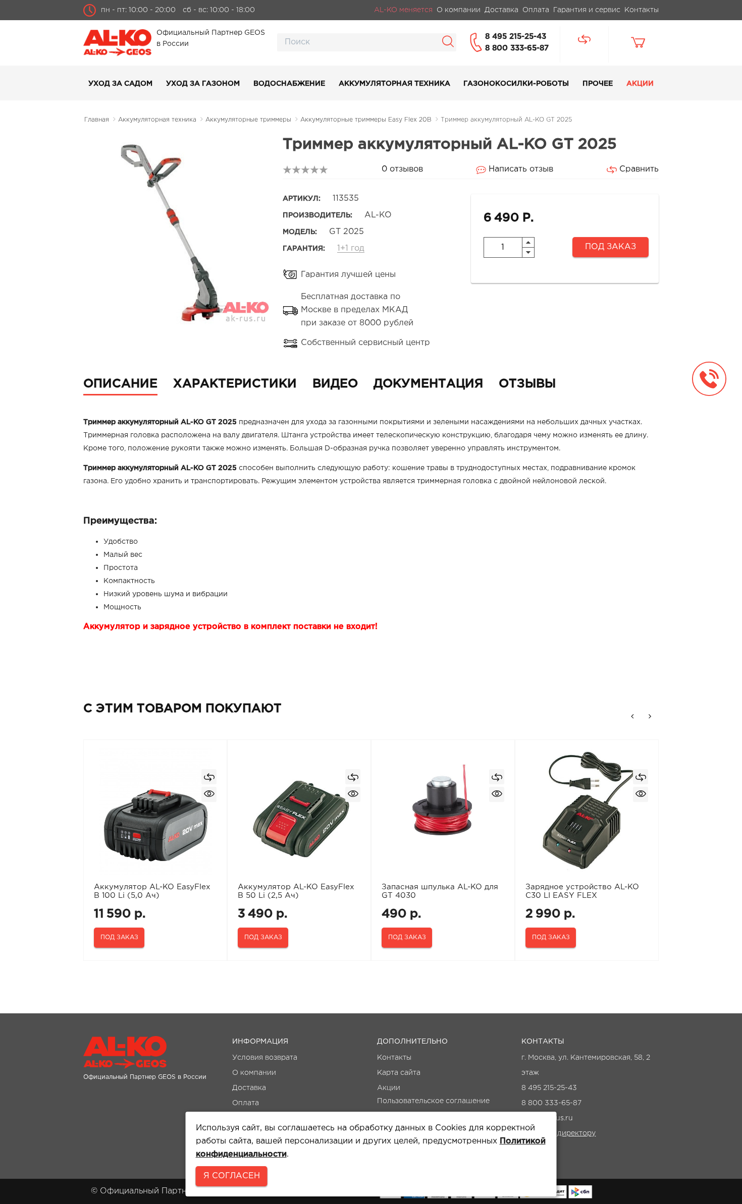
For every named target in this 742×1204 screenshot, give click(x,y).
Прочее (597, 84)
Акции (640, 84)
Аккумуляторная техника (394, 84)
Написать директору (558, 1133)
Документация (428, 383)
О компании (254, 1073)
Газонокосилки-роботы (516, 84)
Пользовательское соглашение (433, 1101)
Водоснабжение (289, 84)
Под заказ (610, 247)
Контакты (394, 1058)
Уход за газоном (203, 84)
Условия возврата (264, 1058)
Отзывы (527, 383)
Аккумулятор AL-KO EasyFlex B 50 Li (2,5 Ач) (296, 891)
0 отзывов (402, 169)
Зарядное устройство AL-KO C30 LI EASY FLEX (582, 891)
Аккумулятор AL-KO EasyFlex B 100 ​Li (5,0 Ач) (152, 891)
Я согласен (231, 1176)
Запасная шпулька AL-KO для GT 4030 (440, 891)
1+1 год (350, 248)
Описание (120, 383)
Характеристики (235, 383)
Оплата (245, 1103)
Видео (335, 383)
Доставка (249, 1088)
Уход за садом (120, 84)
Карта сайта (398, 1073)
